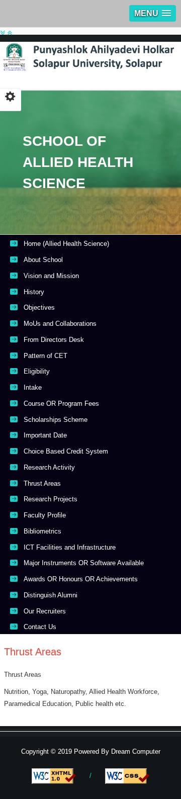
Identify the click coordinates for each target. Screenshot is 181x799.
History (34, 292)
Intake (33, 387)
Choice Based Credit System (66, 451)
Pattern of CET (45, 356)
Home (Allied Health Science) (66, 243)
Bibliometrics (42, 531)
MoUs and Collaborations (60, 323)
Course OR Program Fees (61, 403)
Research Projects (50, 499)
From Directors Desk (54, 339)
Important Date (45, 435)
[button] (152, 13)
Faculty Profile (45, 515)
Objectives (39, 307)
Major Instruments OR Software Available (84, 563)
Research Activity (49, 467)
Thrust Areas (42, 483)
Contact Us (40, 627)
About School (43, 259)
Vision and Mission (51, 276)
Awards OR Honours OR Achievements (81, 579)
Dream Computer (134, 751)
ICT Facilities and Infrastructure (70, 547)
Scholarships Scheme (55, 419)
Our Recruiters (45, 611)
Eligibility (37, 371)
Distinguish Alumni (50, 595)
